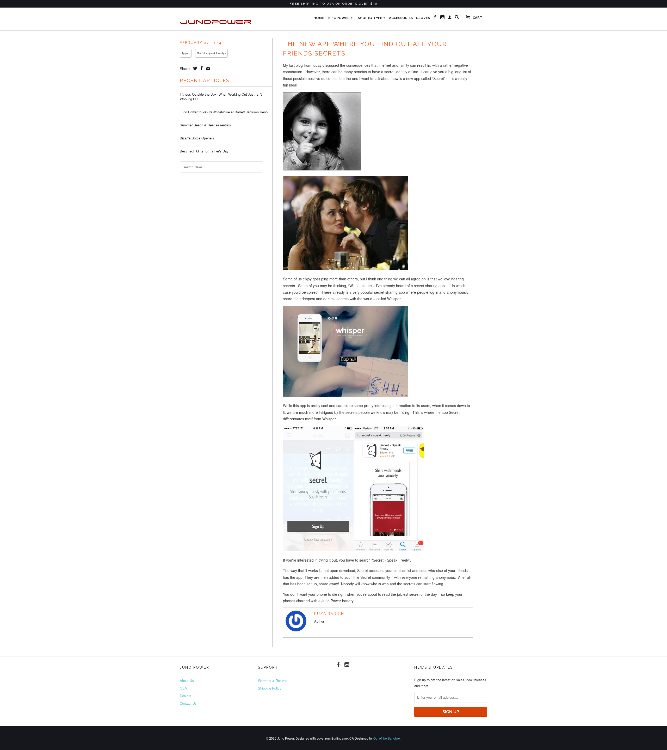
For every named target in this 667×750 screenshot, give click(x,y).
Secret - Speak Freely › (211, 53)
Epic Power (340, 18)
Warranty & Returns (272, 680)
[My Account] (450, 18)
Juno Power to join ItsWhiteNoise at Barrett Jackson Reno (224, 112)
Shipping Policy (269, 688)
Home (318, 18)
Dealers (185, 695)
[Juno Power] (216, 18)
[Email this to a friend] (207, 68)
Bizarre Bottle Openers (197, 138)
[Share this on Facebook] (201, 68)
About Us (187, 680)
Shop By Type (371, 18)
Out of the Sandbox (386, 738)
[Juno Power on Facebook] (435, 18)
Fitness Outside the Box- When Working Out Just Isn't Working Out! (221, 96)
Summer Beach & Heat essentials (205, 125)
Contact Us (188, 703)
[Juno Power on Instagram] (442, 18)
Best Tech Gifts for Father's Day (204, 151)
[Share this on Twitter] (194, 68)
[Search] (457, 18)
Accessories (401, 18)
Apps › (186, 53)
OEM (184, 688)
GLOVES (423, 18)
